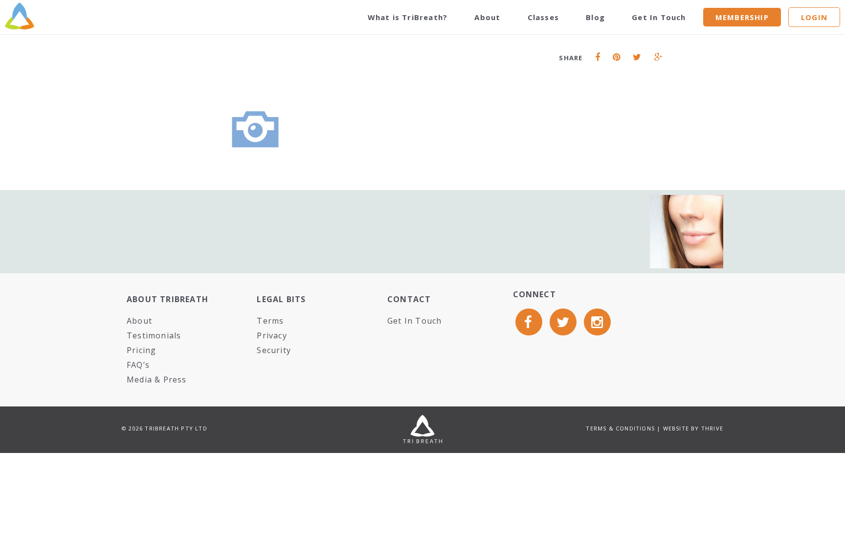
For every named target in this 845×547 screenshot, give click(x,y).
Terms (270, 320)
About (487, 17)
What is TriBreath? (408, 17)
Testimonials (154, 335)
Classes (543, 17)
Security (274, 350)
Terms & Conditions (620, 428)
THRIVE (712, 428)
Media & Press (157, 379)
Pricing (141, 350)
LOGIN (814, 17)
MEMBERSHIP (742, 17)
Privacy (272, 335)
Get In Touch (659, 17)
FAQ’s (138, 364)
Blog (595, 17)
